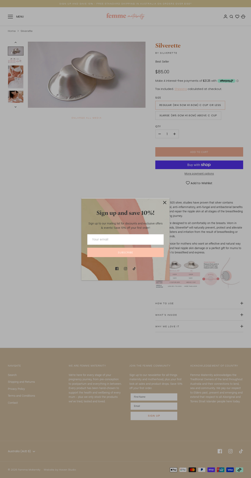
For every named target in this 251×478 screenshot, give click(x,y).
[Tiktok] (134, 268)
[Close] (164, 202)
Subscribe (125, 252)
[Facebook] (117, 268)
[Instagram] (125, 268)
